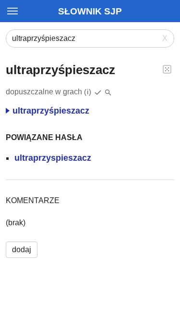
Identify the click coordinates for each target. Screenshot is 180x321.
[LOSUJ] (167, 69)
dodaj (21, 249)
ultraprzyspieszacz (52, 158)
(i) (88, 92)
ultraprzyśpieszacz (50, 111)
